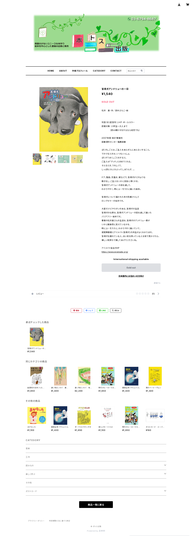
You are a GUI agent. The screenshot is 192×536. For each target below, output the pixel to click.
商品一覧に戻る (96, 504)
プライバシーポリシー (36, 521)
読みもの (30, 465)
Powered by (93, 531)
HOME (51, 71)
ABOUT (63, 71)
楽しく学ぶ (30, 474)
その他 (29, 482)
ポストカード (31, 491)
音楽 (28, 448)
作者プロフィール (80, 71)
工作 (28, 457)
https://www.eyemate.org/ (115, 252)
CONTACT (116, 71)
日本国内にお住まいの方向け (131, 276)
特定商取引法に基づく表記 (59, 521)
